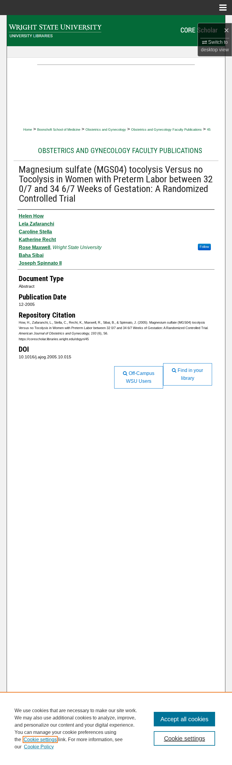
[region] (116, 728)
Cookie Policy (39, 746)
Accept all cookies (184, 719)
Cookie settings (40, 739)
